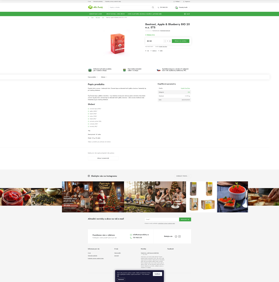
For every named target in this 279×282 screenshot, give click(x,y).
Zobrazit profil (181, 176)
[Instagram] (179, 236)
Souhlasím (157, 274)
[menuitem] (96, 14)
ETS (189, 92)
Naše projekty (117, 253)
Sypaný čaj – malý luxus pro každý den (150, 253)
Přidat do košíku (181, 41)
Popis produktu (92, 77)
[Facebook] (176, 236)
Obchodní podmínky (98, 1)
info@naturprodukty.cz (141, 235)
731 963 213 (164, 7)
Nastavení (121, 279)
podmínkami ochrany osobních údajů (166, 223)
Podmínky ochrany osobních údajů (113, 1)
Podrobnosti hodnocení (165, 30)
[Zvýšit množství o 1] (170, 41)
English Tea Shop (163, 46)
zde (118, 276)
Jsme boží (116, 255)
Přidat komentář (103, 158)
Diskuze (103, 77)
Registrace (187, 1)
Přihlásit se (185, 219)
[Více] (187, 14)
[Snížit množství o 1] (165, 41)
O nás (89, 1)
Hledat (153, 7)
